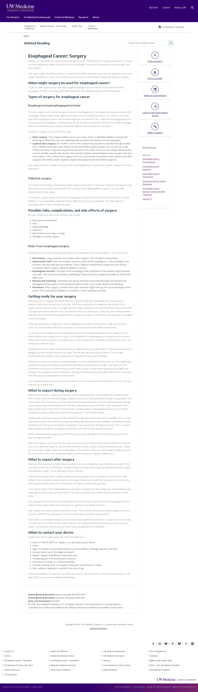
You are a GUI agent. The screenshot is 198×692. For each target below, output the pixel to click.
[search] (147, 43)
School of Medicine (64, 17)
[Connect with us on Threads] (173, 644)
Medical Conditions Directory (63, 665)
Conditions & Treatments (30, 27)
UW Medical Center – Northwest (65, 660)
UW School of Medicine (61, 670)
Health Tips (77, 26)
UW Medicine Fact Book (113, 656)
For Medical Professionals (37, 17)
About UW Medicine (59, 651)
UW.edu (106, 660)
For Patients (13, 17)
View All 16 (147, 199)
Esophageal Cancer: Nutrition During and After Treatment (154, 191)
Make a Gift (180, 7)
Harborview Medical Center (62, 656)
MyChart (153, 7)
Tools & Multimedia (93, 27)
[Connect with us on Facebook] (153, 644)
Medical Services (47, 26)
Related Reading (37, 43)
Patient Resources (12, 670)
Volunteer (154, 656)
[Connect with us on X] (186, 644)
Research (83, 17)
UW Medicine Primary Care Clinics (18, 665)
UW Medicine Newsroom (114, 651)
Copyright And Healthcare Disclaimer (158, 687)
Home (26, 36)
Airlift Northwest (110, 670)
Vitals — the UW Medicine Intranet (165, 665)
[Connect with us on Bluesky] (180, 644)
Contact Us (9, 651)
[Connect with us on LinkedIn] (192, 644)
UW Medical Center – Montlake (17, 660)
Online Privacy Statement (123, 687)
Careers (166, 7)
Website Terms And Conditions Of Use (183, 687)
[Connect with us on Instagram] (159, 644)
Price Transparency (158, 651)
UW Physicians (10, 674)
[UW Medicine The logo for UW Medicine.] (20, 8)
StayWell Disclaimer (98, 628)
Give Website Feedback (160, 670)
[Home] (176, 679)
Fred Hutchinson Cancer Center (116, 665)
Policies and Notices (139, 687)
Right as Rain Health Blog (161, 660)
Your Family (61, 26)
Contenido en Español (173, 27)
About (96, 17)
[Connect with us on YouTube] (166, 644)
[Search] (192, 7)
